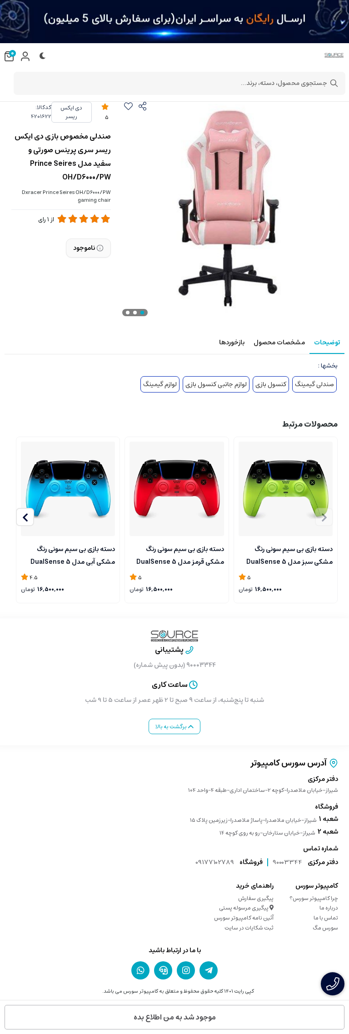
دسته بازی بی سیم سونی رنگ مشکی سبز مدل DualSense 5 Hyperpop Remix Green (289, 555)
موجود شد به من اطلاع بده (175, 1017)
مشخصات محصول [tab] (279, 342)
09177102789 (214, 862)
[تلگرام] (208, 970)
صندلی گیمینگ (314, 384)
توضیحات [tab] (327, 342)
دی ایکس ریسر (71, 112)
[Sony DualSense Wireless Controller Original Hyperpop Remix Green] (286, 489)
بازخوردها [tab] (231, 342)
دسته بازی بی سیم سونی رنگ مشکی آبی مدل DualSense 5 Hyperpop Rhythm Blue (72, 555)
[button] (25, 517)
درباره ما (328, 908)
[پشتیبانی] (163, 970)
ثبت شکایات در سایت (249, 928)
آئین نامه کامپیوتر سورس (244, 918)
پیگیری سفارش (256, 898)
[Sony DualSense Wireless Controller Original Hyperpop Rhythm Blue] (68, 489)
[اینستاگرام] (185, 970)
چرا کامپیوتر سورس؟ (313, 898)
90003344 (287, 862)
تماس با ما (326, 918)
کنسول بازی (270, 384)
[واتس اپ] (140, 970)
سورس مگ (325, 928)
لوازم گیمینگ (160, 384)
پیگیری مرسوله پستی (244, 908)
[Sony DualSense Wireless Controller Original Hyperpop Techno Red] (177, 489)
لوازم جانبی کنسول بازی (216, 384)
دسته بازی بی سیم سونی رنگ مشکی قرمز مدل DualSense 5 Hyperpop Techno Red (180, 555)
